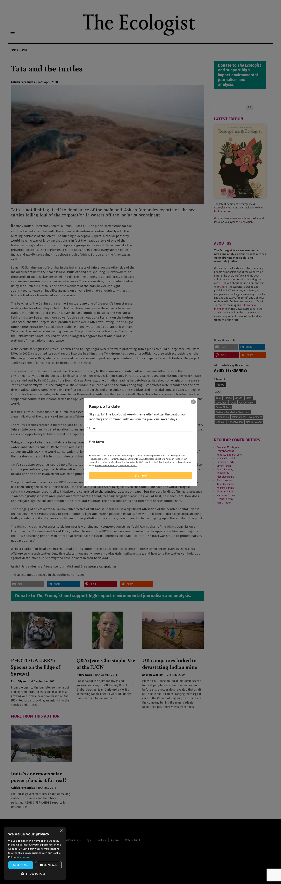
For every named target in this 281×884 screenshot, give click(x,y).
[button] (35, 874)
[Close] (193, 401)
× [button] (61, 831)
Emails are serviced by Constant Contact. (116, 465)
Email (92, 428)
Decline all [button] (48, 865)
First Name (96, 441)
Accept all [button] (20, 865)
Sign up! (141, 475)
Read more (23, 857)
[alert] (35, 853)
